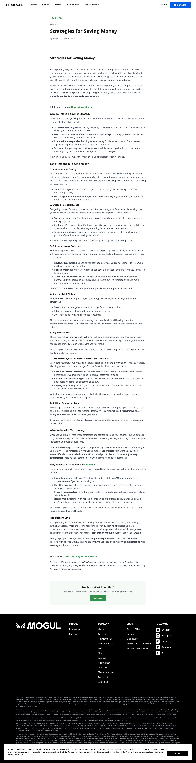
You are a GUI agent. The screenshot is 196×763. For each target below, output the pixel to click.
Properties (74, 629)
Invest (34, 5)
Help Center (104, 662)
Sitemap (102, 657)
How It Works (105, 638)
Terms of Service (126, 743)
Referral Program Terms (139, 643)
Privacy (130, 634)
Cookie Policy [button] (121, 752)
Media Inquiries (106, 672)
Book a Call (103, 681)
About (45, 5)
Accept (177, 753)
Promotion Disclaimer (138, 648)
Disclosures (133, 638)
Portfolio (73, 634)
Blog (100, 653)
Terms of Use (133, 629)
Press (101, 648)
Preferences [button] (19, 755)
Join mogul (180, 4)
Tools (56, 5)
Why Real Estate (106, 643)
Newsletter (91, 5)
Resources (71, 5)
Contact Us (103, 677)
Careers (102, 634)
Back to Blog (57, 18)
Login (164, 5)
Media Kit (102, 667)
